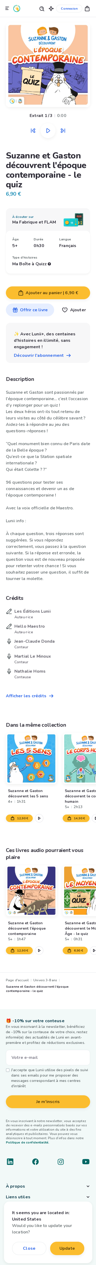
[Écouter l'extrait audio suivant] (63, 131)
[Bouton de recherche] (41, 8)
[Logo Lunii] (17, 8)
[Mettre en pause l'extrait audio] (48, 130)
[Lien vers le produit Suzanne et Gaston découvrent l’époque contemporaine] (31, 890)
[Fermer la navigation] (7, 8)
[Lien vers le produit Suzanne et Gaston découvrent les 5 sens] (31, 758)
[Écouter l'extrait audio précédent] (33, 131)
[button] (51, 8)
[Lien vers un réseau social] (10, 1161)
